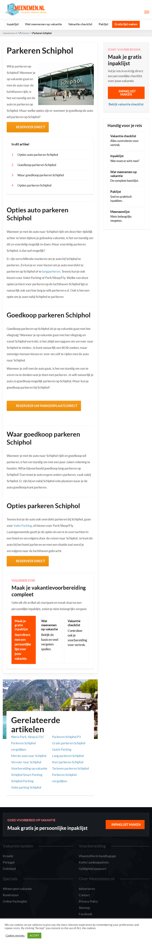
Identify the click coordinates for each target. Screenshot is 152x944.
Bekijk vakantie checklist (126, 104)
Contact (84, 895)
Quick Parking (61, 749)
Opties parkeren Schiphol (34, 185)
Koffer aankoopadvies (94, 862)
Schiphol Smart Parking (26, 774)
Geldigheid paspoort (92, 868)
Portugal (8, 862)
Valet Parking (23, 525)
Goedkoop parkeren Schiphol (36, 165)
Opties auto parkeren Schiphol (37, 154)
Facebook (85, 914)
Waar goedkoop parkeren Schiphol (40, 175)
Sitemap (84, 907)
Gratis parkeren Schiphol (68, 743)
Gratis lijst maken (126, 24)
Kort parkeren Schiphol (67, 762)
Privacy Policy (88, 901)
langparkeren (51, 271)
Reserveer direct (30, 127)
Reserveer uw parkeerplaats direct (46, 406)
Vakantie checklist (80, 24)
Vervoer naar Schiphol (26, 762)
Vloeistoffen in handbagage (97, 856)
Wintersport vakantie (17, 888)
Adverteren (87, 888)
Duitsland (9, 868)
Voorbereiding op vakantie (29, 768)
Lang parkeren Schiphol (68, 756)
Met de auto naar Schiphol (28, 756)
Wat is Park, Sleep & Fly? (27, 737)
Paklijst (103, 24)
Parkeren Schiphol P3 (66, 737)
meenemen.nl (10, 33)
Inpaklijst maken (127, 92)
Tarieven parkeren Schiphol (70, 768)
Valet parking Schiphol (26, 787)
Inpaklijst (13, 24)
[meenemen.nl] (25, 9)
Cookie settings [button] (15, 935)
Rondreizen (11, 895)
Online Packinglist (15, 901)
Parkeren (25, 33)
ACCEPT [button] (34, 935)
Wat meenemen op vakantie (43, 24)
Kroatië (8, 856)
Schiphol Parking (22, 781)
